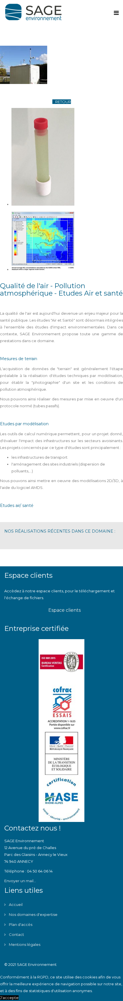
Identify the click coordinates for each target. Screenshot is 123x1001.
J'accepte (9, 997)
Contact (16, 934)
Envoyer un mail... (20, 880)
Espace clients (64, 610)
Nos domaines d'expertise (32, 914)
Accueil (15, 904)
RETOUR (63, 101)
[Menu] (116, 13)
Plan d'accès (20, 924)
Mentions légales (24, 944)
